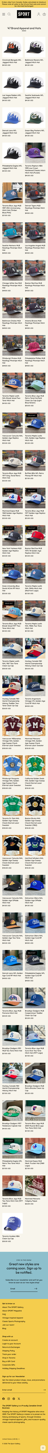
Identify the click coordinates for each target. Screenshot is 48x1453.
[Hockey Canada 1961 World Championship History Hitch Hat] (12, 1073)
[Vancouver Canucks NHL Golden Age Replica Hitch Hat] (12, 423)
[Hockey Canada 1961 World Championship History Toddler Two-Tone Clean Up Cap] (12, 686)
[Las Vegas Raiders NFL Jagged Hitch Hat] (12, 82)
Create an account (10, 1340)
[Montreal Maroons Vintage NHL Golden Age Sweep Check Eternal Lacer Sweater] (35, 725)
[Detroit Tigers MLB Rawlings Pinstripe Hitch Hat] (35, 192)
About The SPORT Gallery (12, 1307)
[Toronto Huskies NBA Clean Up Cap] (12, 1223)
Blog (4, 1328)
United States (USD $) (10, 1439)
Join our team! (8, 1325)
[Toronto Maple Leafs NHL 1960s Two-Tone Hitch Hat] (35, 610)
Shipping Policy (8, 1351)
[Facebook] (3, 1398)
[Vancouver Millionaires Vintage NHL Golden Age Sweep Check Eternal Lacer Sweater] (12, 725)
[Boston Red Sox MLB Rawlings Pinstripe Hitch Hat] (35, 270)
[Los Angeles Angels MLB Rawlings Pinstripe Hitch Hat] (35, 232)
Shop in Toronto (8, 1358)
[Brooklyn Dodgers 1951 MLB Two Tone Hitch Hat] (12, 1035)
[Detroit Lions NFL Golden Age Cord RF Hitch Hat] (12, 960)
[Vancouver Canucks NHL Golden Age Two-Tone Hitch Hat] (12, 922)
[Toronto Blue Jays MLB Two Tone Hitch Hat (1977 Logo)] (12, 1185)
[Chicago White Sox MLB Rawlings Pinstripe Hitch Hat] (12, 270)
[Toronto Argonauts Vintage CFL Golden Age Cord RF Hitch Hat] (35, 686)
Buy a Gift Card (8, 1361)
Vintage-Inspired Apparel (12, 1318)
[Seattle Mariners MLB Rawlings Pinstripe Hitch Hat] (12, 232)
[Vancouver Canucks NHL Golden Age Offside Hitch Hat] (12, 885)
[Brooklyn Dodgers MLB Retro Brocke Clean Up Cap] (35, 1073)
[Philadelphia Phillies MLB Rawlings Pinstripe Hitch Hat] (35, 345)
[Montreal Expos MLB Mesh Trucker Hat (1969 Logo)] (35, 1148)
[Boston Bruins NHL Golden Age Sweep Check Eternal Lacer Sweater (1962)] (35, 805)
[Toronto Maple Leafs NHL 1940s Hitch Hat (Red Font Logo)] (35, 573)
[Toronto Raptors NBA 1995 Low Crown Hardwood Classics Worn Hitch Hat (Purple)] (35, 153)
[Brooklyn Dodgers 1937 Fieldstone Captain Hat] (12, 1110)
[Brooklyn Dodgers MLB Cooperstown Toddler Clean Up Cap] (35, 998)
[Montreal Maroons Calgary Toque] (35, 1185)
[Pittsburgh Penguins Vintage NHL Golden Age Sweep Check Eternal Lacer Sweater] (12, 765)
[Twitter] (19, 1398)
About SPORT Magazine (12, 1311)
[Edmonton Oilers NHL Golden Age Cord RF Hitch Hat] (35, 922)
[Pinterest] (14, 1398)
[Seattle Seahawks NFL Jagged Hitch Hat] (35, 82)
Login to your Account (11, 1343)
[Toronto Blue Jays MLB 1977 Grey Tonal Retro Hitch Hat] (12, 460)
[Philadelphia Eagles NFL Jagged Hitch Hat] (12, 153)
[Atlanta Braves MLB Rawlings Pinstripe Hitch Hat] (35, 308)
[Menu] (3, 14)
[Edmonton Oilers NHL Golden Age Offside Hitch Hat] (35, 885)
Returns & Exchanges (11, 1347)
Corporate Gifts (8, 1365)
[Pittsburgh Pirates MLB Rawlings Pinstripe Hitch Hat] (12, 345)
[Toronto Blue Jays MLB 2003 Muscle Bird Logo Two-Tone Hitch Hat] (35, 1110)
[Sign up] (44, 1390)
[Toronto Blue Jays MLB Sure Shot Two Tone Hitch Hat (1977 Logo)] (35, 1035)
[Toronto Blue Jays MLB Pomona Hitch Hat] (12, 998)
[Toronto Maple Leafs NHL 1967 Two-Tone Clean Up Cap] (12, 648)
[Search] (9, 14)
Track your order (9, 1354)
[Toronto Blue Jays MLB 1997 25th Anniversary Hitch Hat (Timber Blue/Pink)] (12, 192)
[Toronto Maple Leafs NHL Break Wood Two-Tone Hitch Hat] (12, 383)
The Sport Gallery (14, 1444)
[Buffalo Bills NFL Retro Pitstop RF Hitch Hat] (35, 460)
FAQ (4, 1314)
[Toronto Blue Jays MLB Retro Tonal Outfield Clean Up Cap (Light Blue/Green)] (35, 383)
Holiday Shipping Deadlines (13, 1368)
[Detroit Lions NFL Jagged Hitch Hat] (12, 117)
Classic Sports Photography (13, 1321)
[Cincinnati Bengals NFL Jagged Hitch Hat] (12, 47)
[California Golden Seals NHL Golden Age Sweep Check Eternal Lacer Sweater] (35, 765)
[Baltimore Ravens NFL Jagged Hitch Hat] (35, 47)
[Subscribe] (35, 1289)
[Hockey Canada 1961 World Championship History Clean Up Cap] (35, 648)
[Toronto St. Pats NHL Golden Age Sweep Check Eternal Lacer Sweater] (12, 805)
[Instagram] (8, 1398)
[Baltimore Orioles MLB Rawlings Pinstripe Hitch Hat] (12, 308)
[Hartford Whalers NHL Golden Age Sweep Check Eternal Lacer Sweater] (35, 845)
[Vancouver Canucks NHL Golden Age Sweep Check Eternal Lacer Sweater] (12, 845)
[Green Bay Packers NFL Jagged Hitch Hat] (35, 117)
